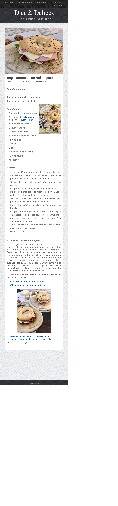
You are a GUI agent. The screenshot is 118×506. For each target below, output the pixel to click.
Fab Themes (37, 383)
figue (47, 336)
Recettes (41, 2)
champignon (13, 338)
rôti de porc (28, 116)
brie (22, 338)
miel (38, 338)
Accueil (9, 2)
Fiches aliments (58, 4)
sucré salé (46, 338)
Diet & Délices (34, 12)
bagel (28, 336)
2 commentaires (40, 81)
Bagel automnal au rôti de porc (30, 77)
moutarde (29, 338)
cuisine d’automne (16, 336)
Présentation (25, 2)
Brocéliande (27, 119)
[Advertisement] (34, 369)
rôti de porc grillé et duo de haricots (27, 284)
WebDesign (31, 383)
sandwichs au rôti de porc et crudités (28, 281)
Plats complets (23, 342)
